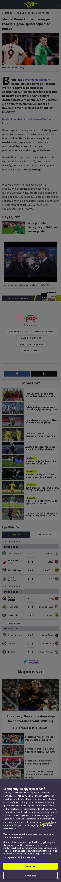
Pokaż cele (30, 875)
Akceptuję (30, 866)
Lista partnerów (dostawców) (19, 857)
